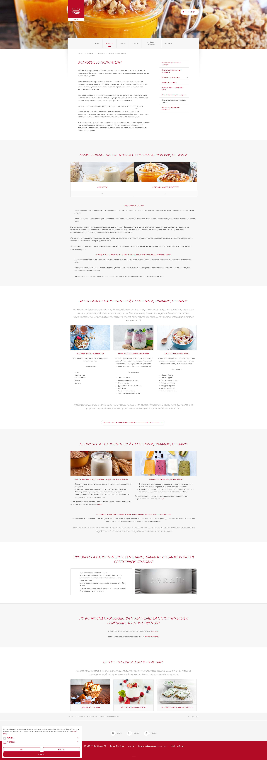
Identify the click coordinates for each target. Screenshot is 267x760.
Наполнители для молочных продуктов (171, 64)
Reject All (61, 749)
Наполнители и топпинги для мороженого (171, 71)
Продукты (109, 43)
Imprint (131, 746)
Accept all (41, 754)
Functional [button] (10, 742)
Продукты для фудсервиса (171, 77)
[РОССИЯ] (76, 11)
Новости (135, 43)
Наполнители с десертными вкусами (174, 95)
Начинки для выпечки (169, 82)
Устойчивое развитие (151, 43)
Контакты (168, 43)
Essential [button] (10, 738)
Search (119, 733)
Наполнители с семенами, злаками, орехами (112, 53)
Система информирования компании (153, 746)
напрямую (155, 631)
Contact (136, 733)
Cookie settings (177, 746)
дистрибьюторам (152, 636)
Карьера (123, 43)
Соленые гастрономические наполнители (171, 108)
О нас (97, 43)
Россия (80, 53)
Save (21, 749)
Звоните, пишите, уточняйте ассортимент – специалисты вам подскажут (132, 422)
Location (153, 733)
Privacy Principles (117, 746)
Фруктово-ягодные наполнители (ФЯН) (172, 89)
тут (100, 504)
